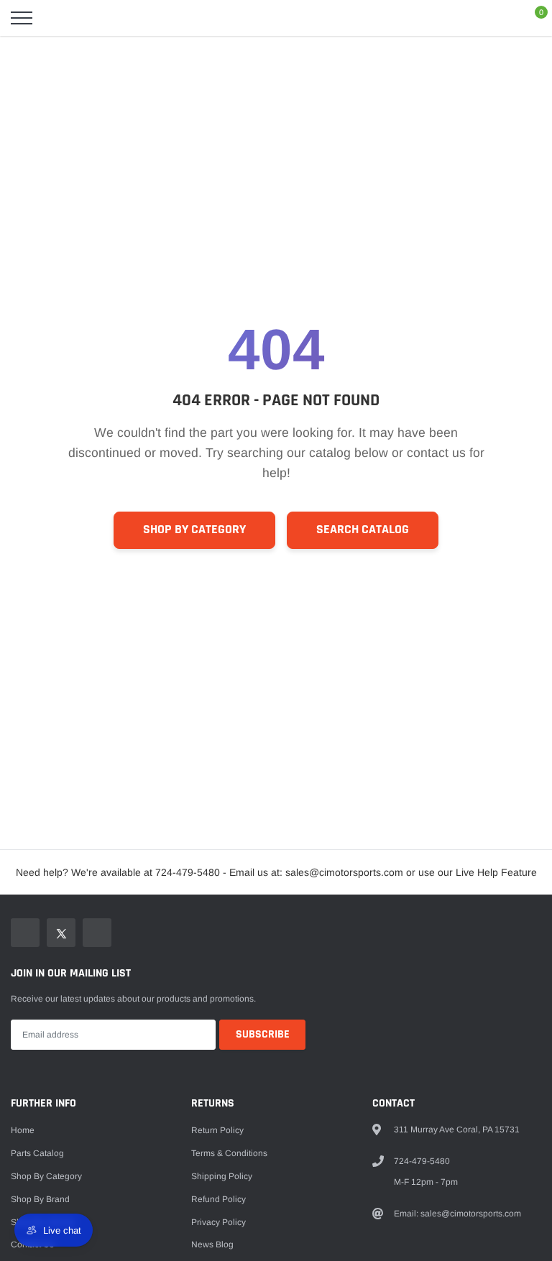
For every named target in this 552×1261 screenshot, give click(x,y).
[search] (57, 18)
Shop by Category (194, 529)
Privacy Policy (218, 1222)
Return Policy (217, 1130)
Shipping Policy (221, 1176)
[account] (498, 18)
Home (22, 1130)
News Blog (212, 1244)
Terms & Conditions (229, 1153)
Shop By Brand (40, 1199)
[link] (25, 932)
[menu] (21, 18)
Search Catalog (362, 529)
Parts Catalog (37, 1153)
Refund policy (218, 1199)
